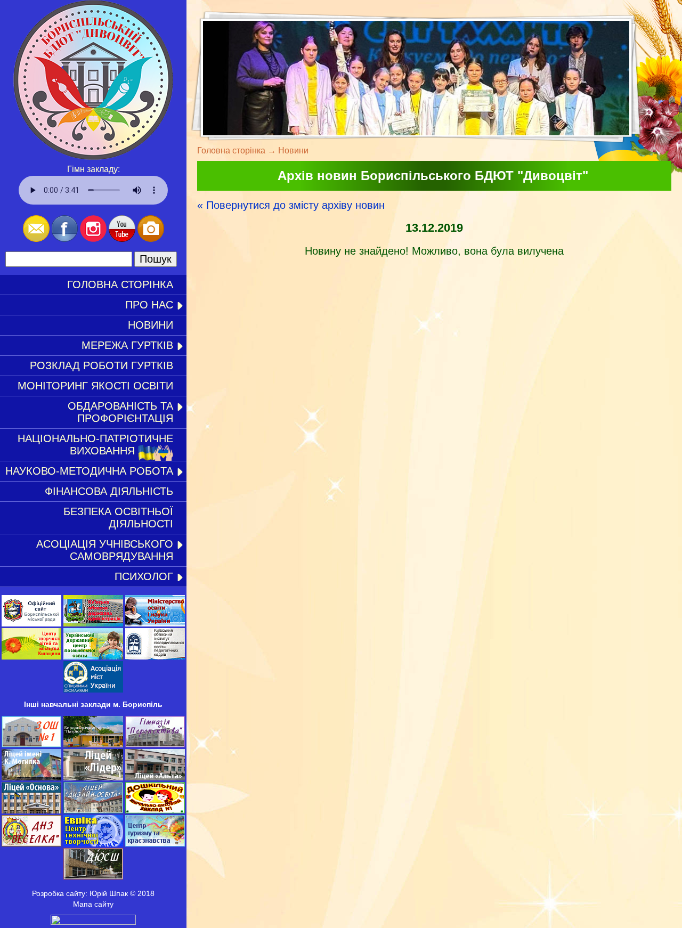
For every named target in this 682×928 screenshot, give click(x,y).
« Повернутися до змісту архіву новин (291, 205)
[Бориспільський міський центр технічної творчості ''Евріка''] (93, 844)
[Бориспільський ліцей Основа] (31, 811)
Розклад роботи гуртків (101, 365)
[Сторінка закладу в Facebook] (65, 238)
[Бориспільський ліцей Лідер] (93, 778)
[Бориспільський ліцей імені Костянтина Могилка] (31, 778)
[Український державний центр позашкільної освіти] (93, 657)
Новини (150, 325)
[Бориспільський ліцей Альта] (155, 778)
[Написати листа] (36, 238)
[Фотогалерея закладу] (150, 238)
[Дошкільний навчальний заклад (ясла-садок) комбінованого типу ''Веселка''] (31, 844)
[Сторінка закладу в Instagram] (93, 238)
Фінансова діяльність (109, 491)
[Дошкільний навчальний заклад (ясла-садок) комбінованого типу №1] (155, 811)
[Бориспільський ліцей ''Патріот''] (93, 744)
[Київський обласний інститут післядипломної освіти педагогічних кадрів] (155, 657)
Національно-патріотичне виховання (95, 445)
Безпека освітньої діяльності (118, 518)
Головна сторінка (120, 284)
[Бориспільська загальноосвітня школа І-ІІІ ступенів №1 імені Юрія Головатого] (31, 744)
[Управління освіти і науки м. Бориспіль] (31, 624)
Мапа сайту (93, 904)
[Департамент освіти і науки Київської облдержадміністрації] (93, 624)
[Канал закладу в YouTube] (122, 238)
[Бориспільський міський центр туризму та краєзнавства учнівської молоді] (155, 844)
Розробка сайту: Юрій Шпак (80, 893)
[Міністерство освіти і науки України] (155, 624)
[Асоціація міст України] (93, 690)
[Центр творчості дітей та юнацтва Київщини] (31, 657)
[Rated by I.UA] (93, 922)
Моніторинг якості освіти (95, 386)
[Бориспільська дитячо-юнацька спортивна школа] (93, 877)
